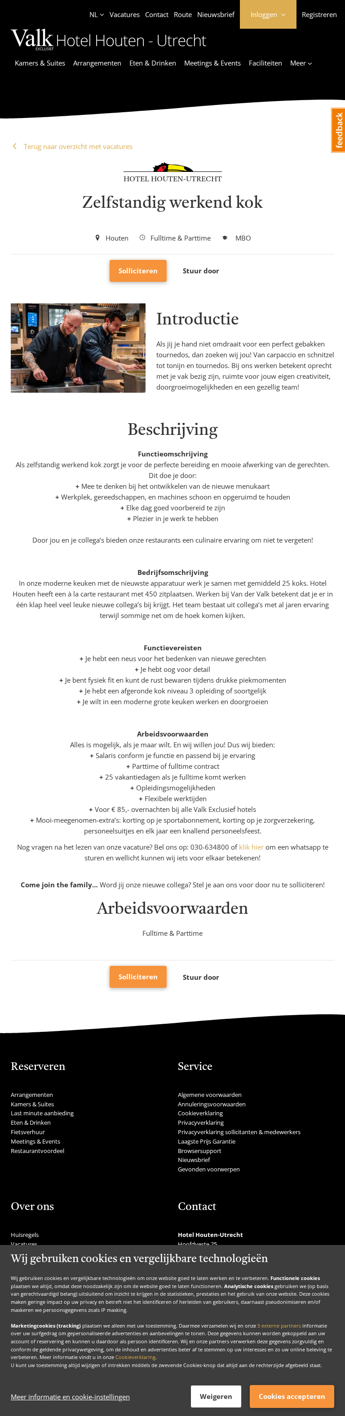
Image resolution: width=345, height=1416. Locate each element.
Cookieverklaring (135, 1357)
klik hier (251, 846)
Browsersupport (199, 1151)
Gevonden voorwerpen (209, 1169)
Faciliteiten (265, 62)
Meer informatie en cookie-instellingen (70, 1396)
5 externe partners (279, 1325)
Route (183, 14)
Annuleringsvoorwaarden (212, 1104)
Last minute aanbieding (42, 1113)
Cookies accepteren (292, 1396)
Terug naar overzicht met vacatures (77, 146)
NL (93, 14)
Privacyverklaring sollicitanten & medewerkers (239, 1132)
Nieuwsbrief (215, 14)
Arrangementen (97, 62)
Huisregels (25, 1235)
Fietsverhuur (28, 1132)
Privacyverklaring (201, 1122)
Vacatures (125, 14)
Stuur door (201, 270)
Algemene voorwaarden (210, 1095)
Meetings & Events (212, 62)
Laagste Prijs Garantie (206, 1141)
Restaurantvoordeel (37, 1151)
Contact (156, 14)
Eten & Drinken (152, 62)
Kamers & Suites (40, 62)
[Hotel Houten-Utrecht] (109, 51)
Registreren (319, 14)
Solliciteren (138, 270)
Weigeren (216, 1396)
